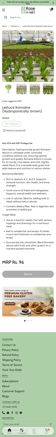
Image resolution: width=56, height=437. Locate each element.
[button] (51, 10)
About (5, 386)
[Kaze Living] (28, 10)
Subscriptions (10, 381)
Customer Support (13, 391)
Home (4, 26)
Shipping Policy (11, 360)
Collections (14, 26)
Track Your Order (12, 370)
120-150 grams (11, 124)
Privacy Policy (10, 350)
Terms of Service (12, 365)
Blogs (5, 396)
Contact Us (9, 345)
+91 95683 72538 (9, 407)
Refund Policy (10, 355)
